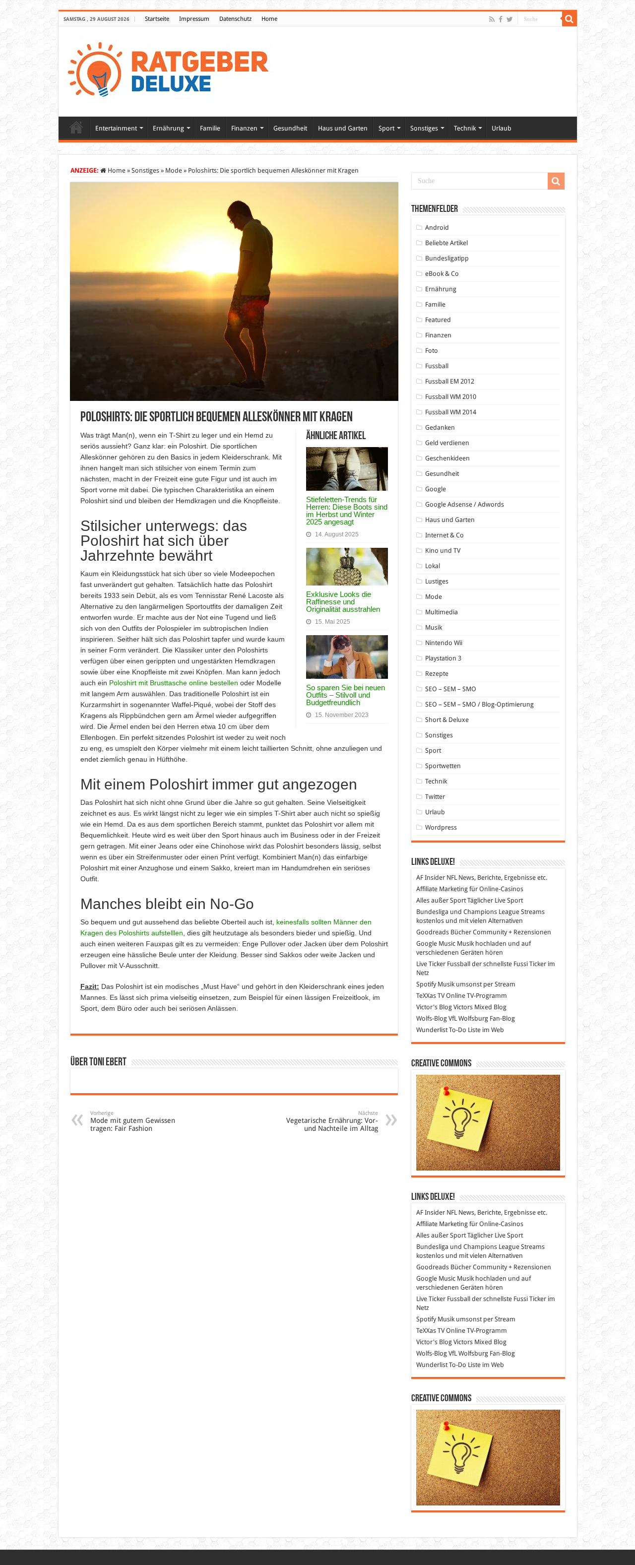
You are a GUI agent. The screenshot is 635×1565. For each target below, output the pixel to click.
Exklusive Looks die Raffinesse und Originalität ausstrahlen (343, 601)
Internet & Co (444, 535)
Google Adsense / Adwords (464, 504)
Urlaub (501, 128)
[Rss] (492, 19)
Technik (465, 128)
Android (437, 227)
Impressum (194, 18)
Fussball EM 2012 (449, 381)
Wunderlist (431, 1030)
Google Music (435, 943)
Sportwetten (443, 766)
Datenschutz (235, 18)
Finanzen (244, 128)
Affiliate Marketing (442, 889)
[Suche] (569, 18)
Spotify (426, 984)
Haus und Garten (343, 128)
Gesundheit (290, 128)
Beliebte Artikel (446, 243)
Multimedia (441, 612)
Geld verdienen (447, 443)
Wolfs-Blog (431, 1018)
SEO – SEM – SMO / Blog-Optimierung (479, 704)
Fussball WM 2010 (450, 396)
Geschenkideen (447, 458)
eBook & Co (442, 273)
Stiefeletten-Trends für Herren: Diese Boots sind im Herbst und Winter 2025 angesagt (346, 510)
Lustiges (436, 581)
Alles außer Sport (441, 900)
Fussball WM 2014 (450, 412)
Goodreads (432, 932)
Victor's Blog (434, 1007)
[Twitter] (510, 19)
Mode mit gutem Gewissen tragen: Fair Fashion (132, 1121)
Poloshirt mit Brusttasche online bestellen (173, 683)
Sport (386, 128)
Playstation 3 (443, 658)
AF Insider (430, 877)
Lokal (432, 566)
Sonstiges (424, 128)
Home (269, 18)
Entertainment (116, 128)
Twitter (435, 796)
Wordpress (441, 827)
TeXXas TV (430, 995)
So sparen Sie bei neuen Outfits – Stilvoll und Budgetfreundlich (345, 695)
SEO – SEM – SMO (450, 689)
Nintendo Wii (443, 643)
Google (435, 489)
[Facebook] (501, 19)
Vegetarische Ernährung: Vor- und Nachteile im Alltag (332, 1121)
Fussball (436, 366)
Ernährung (168, 128)
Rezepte (436, 673)
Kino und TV (442, 550)
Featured (438, 320)
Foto (431, 350)
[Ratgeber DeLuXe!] (173, 70)
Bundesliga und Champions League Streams (480, 911)
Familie (210, 128)
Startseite (157, 18)
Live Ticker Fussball (443, 964)
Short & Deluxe (447, 719)
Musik (433, 627)
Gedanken (440, 427)
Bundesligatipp (447, 258)
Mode (173, 170)
